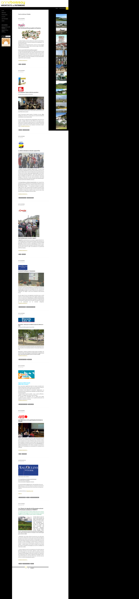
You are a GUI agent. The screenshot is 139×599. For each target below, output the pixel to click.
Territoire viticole (26, 563)
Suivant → (32, 568)
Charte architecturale (23, 404)
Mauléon (23, 64)
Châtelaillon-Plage (22, 197)
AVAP (20, 64)
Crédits (57, 8)
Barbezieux (29, 359)
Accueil (3, 10)
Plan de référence (30, 197)
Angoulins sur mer (29, 490)
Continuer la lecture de (23, 60)
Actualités (3, 16)
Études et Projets (4, 14)
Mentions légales (62, 8)
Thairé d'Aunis (31, 404)
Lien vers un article (22, 460)
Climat (20, 563)
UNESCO (32, 563)
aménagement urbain (22, 359)
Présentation (4, 12)
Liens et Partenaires (5, 18)
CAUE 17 (20, 493)
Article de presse (21, 18)
